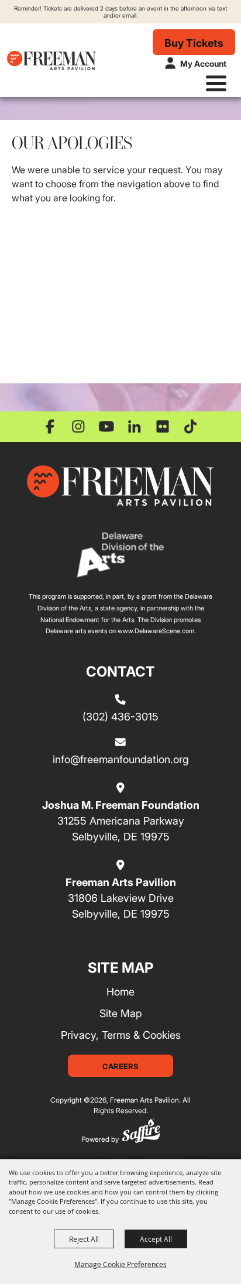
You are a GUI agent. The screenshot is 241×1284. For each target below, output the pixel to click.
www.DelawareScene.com (156, 631)
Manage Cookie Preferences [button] (120, 1264)
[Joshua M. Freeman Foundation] (120, 485)
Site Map (120, 1013)
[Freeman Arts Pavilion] (51, 60)
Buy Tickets (193, 42)
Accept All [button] (156, 1239)
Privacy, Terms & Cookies (121, 1034)
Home (120, 991)
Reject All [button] (84, 1239)
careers (120, 1066)
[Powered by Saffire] (141, 1132)
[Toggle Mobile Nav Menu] (216, 83)
